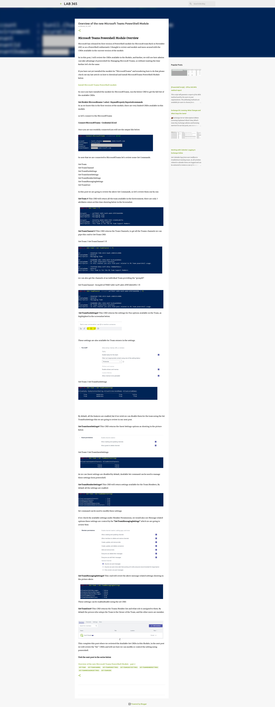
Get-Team (82, 667)
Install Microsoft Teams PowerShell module (97, 85)
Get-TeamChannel (94, 667)
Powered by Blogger (139, 704)
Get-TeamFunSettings (110, 667)
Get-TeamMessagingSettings (89, 670)
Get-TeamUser (106, 670)
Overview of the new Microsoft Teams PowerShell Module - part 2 (106, 664)
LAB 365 (70, 4)
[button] (79, 30)
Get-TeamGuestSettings (128, 667)
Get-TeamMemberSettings (149, 667)
